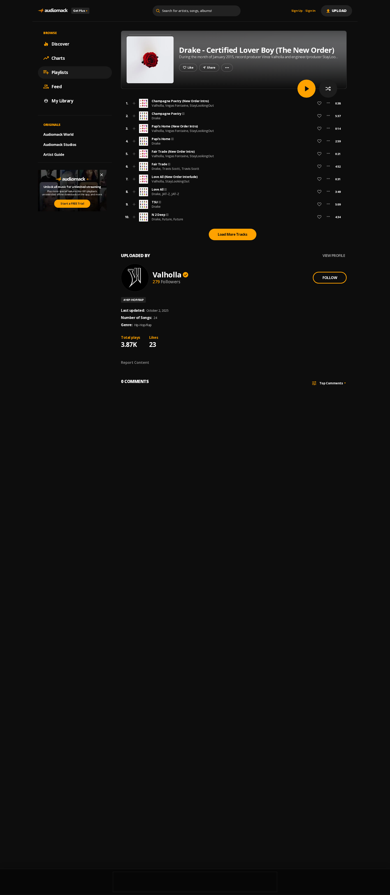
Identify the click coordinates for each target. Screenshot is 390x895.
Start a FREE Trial (72, 203)
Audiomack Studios (59, 144)
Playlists (59, 72)
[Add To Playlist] (134, 103)
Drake (156, 118)
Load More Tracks (232, 234)
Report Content (135, 362)
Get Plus (80, 11)
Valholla (167, 274)
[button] (232, 103)
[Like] (319, 103)
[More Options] (328, 103)
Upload (339, 10)
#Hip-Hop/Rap (133, 300)
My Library (62, 101)
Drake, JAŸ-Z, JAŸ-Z (165, 194)
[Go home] (53, 10)
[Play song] (306, 89)
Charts (58, 58)
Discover (60, 44)
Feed (56, 86)
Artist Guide (53, 154)
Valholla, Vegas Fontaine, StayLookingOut (183, 105)
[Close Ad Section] (101, 175)
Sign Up (297, 11)
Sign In (310, 11)
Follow (330, 277)
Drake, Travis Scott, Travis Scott (175, 168)
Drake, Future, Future (167, 219)
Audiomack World (58, 134)
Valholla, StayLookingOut (170, 181)
